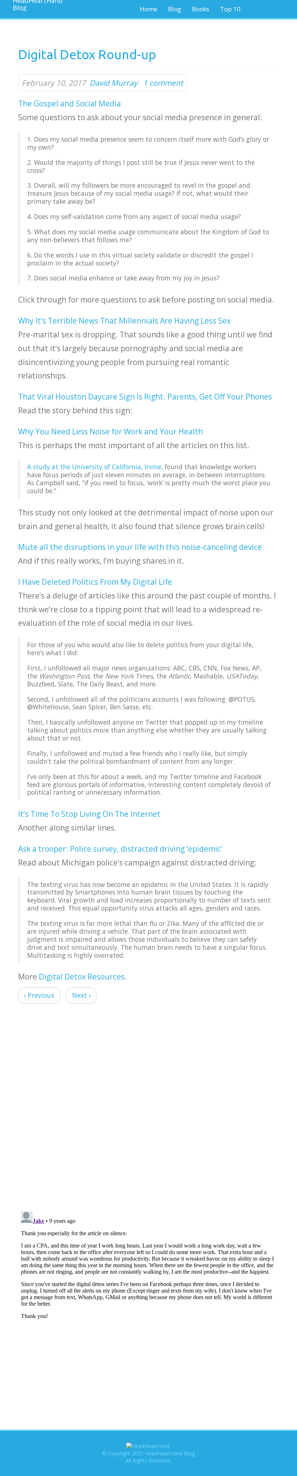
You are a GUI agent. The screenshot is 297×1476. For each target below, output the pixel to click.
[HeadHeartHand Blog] (34, 5)
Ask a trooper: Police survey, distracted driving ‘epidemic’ (120, 849)
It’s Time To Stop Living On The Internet (89, 814)
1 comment (163, 83)
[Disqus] (148, 1109)
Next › (81, 995)
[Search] (270, 9)
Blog (174, 9)
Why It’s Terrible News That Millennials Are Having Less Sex (124, 321)
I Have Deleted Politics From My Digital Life (95, 582)
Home (148, 9)
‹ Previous (39, 995)
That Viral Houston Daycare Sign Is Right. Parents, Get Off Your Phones (145, 397)
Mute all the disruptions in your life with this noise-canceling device (140, 547)
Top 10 (230, 9)
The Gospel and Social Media (69, 103)
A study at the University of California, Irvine (94, 466)
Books (200, 9)
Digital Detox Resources (82, 977)
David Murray (113, 83)
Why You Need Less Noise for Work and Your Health (110, 431)
